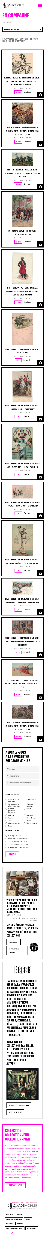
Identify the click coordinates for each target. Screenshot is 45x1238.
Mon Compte (9, 1224)
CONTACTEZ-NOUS (13, 942)
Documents (27, 88)
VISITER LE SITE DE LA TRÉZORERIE (14, 950)
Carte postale (18, 88)
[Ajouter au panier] (40, 94)
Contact (27, 1219)
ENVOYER (12, 854)
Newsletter (9, 1215)
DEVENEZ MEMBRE (15, 1112)
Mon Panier (20, 1224)
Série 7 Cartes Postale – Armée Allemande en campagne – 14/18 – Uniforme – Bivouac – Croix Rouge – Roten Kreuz (22, 726)
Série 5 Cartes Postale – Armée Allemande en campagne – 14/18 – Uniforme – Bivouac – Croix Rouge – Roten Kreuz (22, 131)
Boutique (24, 39)
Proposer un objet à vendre (14, 1219)
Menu (40, 4)
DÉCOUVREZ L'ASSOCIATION (19, 1105)
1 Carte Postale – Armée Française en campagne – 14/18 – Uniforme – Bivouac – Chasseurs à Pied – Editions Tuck (22, 641)
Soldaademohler (10, 39)
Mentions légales (31, 1228)
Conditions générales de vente (14, 1228)
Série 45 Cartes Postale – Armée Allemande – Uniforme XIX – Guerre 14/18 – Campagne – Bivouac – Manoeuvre (22, 173)
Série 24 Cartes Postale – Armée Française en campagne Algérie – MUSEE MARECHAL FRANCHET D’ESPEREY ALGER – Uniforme (22, 291)
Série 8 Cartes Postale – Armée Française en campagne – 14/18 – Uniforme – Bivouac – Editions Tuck (22, 683)
